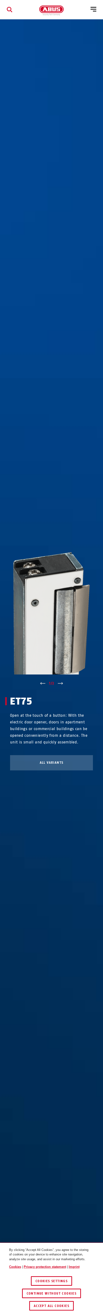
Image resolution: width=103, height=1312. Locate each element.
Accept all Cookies (51, 1306)
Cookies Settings (51, 1281)
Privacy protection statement (45, 1267)
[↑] (42, 683)
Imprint (74, 1267)
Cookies (15, 1267)
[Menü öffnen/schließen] (93, 9)
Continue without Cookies (52, 1293)
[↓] (60, 683)
